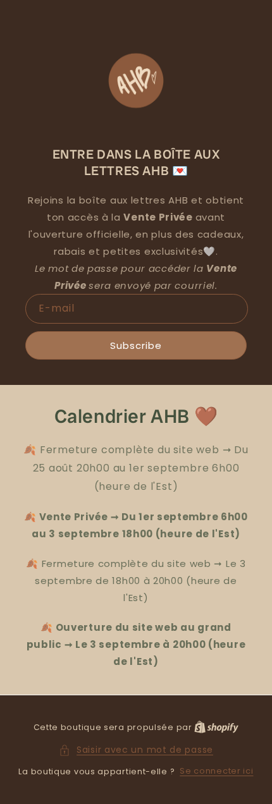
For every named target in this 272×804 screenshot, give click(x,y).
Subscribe (136, 345)
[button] (136, 750)
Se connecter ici (216, 771)
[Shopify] (216, 727)
